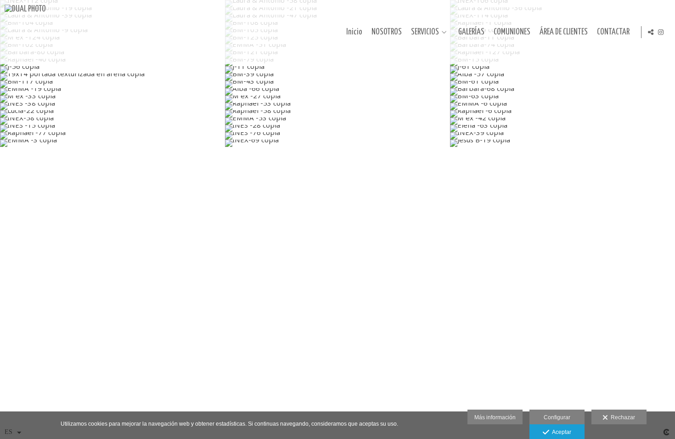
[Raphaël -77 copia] (112, 136)
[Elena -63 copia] (562, 128)
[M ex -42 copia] (562, 121)
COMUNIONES (512, 32)
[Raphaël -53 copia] (337, 106)
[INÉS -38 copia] (112, 106)
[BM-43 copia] (337, 84)
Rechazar (621, 417)
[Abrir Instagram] (660, 32)
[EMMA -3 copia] (112, 143)
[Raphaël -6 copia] (562, 114)
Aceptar (560, 432)
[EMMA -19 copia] (112, 92)
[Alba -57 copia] (562, 77)
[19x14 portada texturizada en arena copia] (112, 77)
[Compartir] (650, 32)
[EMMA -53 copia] (337, 121)
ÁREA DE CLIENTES (564, 32)
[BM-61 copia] (562, 84)
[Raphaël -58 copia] (337, 114)
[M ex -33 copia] (112, 99)
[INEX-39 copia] (562, 136)
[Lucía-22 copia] (112, 114)
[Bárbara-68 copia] (562, 92)
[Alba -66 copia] (337, 92)
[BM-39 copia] (337, 77)
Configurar (557, 417)
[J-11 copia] (337, 69)
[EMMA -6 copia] (562, 106)
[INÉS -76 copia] (337, 136)
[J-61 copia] (562, 69)
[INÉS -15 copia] (112, 128)
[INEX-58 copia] (112, 121)
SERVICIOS (425, 32)
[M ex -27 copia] (337, 99)
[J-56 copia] (112, 69)
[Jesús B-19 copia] (562, 143)
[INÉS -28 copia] (337, 128)
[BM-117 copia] (112, 84)
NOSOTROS (386, 32)
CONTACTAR (613, 32)
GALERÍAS (471, 32)
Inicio (354, 32)
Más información (495, 417)
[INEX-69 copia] (337, 143)
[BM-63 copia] (562, 99)
